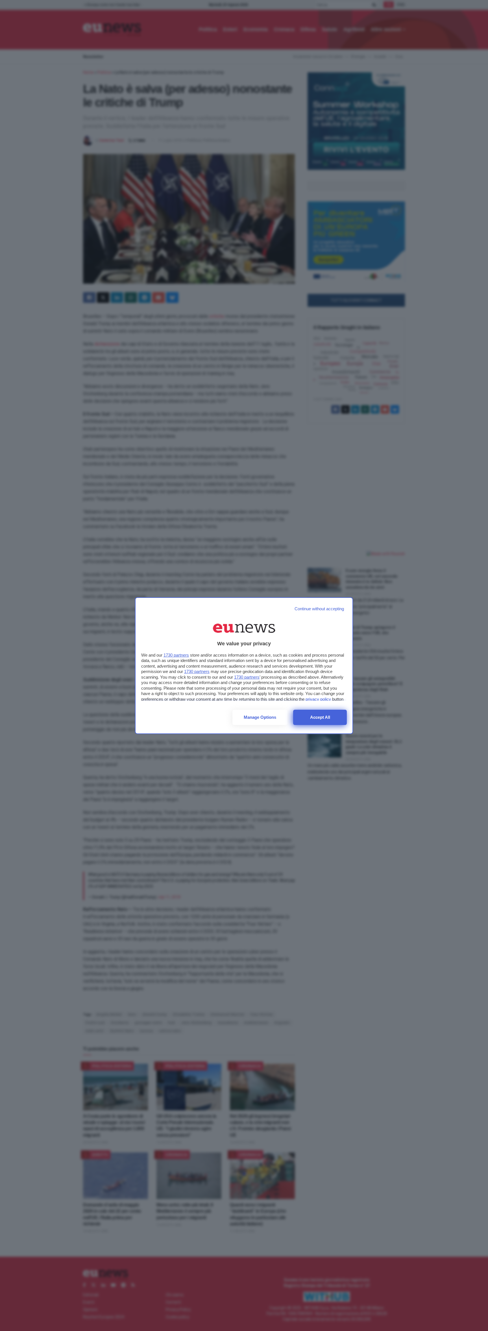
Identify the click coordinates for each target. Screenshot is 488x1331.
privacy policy (318, 699)
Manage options (260, 717)
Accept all (320, 717)
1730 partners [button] (176, 655)
